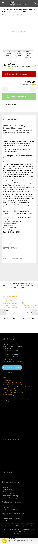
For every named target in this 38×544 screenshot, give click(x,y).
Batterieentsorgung (9, 388)
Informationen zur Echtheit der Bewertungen (19, 541)
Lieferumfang (11, 248)
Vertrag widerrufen (12, 367)
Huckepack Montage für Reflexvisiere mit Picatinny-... (28, 311)
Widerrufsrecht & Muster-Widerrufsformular (17, 386)
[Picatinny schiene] (19, 31)
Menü (3, 3)
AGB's (5, 378)
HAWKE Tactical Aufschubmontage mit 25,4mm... (9, 311)
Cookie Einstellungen (10, 390)
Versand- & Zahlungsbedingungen (14, 384)
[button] (5, 89)
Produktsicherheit (14, 258)
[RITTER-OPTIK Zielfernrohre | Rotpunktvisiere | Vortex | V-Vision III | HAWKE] (19, 3)
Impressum (7, 380)
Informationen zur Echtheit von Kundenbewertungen (13, 394)
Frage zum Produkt (10, 104)
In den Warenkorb (19, 96)
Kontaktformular (7, 359)
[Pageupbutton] (32, 540)
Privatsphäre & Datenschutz (12, 382)
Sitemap (6, 507)
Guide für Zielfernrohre (10, 509)
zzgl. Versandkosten (18, 525)
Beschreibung (11, 119)
